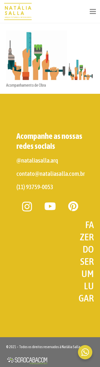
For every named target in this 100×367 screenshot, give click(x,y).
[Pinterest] (73, 206)
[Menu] (92, 11)
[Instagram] (27, 206)
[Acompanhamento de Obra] (50, 56)
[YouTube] (50, 206)
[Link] (18, 11)
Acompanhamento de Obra (26, 85)
